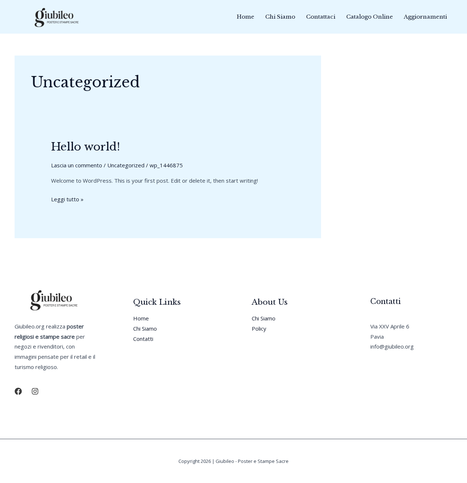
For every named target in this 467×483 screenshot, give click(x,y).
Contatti (143, 338)
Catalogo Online (369, 16)
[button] (18, 391)
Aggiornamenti (425, 16)
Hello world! (85, 146)
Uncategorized (125, 165)
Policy (259, 328)
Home (245, 16)
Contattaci (320, 16)
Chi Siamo (280, 16)
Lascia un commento (76, 165)
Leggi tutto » (67, 200)
